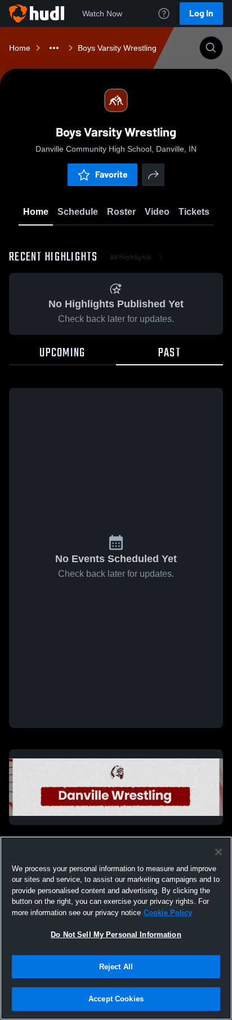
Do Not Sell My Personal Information (116, 934)
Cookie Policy (168, 912)
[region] (116, 928)
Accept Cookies (116, 999)
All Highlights (131, 257)
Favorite (111, 174)
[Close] (218, 852)
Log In (201, 13)
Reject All (116, 966)
